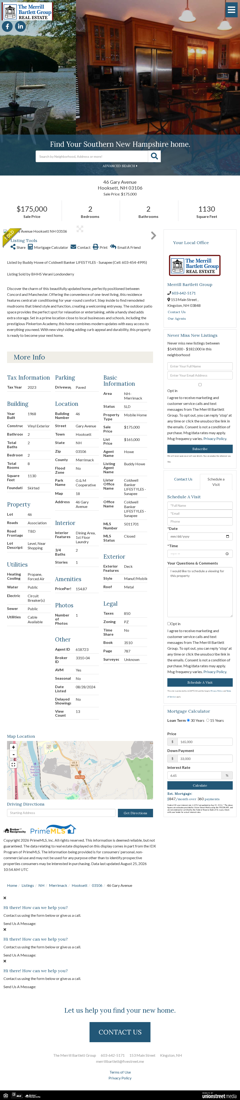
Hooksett (79, 885)
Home (12, 885)
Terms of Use (120, 1072)
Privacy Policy (214, 438)
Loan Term (176, 720)
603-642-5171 (184, 293)
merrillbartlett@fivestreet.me (120, 1061)
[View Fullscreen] (13, 764)
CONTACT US (120, 1032)
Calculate (200, 785)
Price (171, 733)
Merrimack (58, 885)
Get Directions (135, 813)
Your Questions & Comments (192, 563)
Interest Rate (178, 767)
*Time (172, 545)
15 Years (216, 720)
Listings (28, 885)
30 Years (197, 720)
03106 (97, 885)
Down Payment (180, 750)
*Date (172, 528)
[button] (154, 156)
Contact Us (177, 312)
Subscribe (200, 449)
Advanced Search (119, 166)
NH (41, 885)
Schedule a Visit (216, 482)
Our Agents (177, 318)
